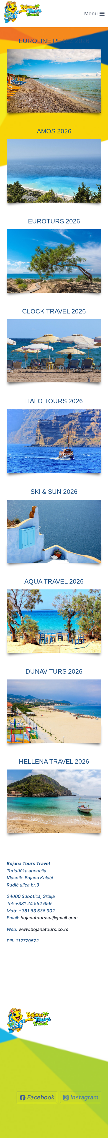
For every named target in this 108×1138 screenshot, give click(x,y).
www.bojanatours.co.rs (43, 929)
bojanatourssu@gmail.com (49, 917)
